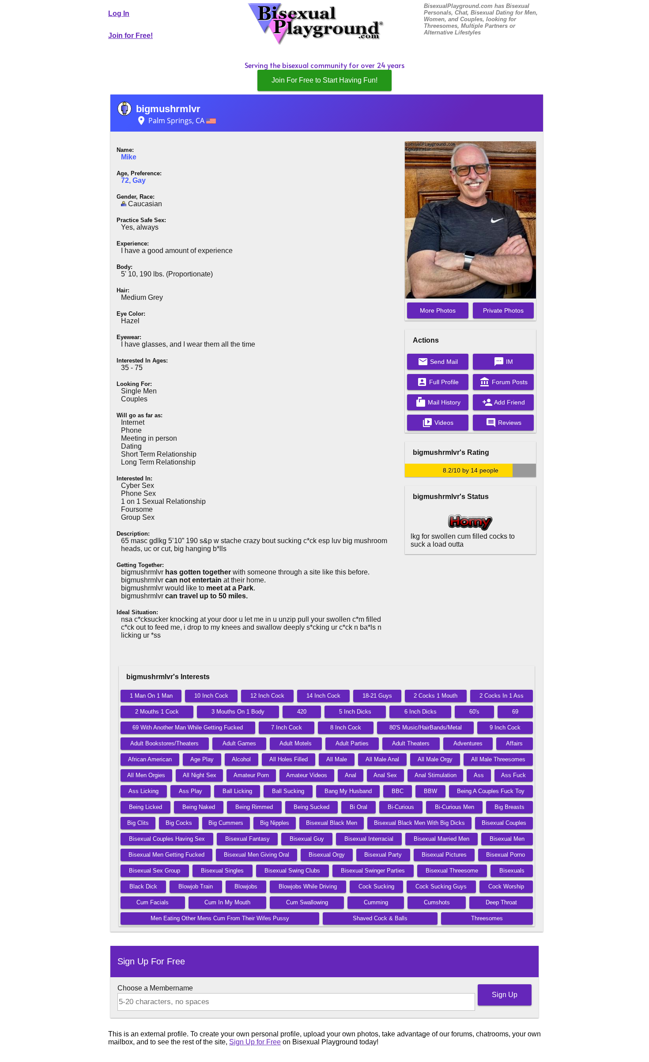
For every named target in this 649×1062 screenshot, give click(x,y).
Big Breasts (509, 807)
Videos (437, 422)
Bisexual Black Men (331, 823)
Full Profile (438, 382)
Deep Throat (501, 902)
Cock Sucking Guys (441, 886)
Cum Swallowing (307, 902)
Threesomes (487, 918)
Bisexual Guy (307, 838)
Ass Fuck (513, 775)
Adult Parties (352, 743)
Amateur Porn (251, 775)
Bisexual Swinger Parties (373, 870)
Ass (479, 775)
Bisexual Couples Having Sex (167, 838)
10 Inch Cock (211, 695)
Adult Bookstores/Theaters (164, 743)
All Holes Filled (288, 759)
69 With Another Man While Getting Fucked (187, 727)
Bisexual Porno (505, 854)
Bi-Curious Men (454, 807)
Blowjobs (245, 886)
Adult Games (239, 743)
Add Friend (503, 402)
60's (474, 711)
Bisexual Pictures (444, 854)
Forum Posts (503, 382)
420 (301, 711)
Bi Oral (358, 807)
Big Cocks (179, 823)
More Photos (438, 310)
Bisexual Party (383, 854)
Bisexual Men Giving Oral (256, 854)
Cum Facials (152, 902)
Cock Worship (506, 886)
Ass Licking (143, 791)
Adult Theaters (411, 743)
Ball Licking (237, 791)
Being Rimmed (254, 807)
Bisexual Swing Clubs (292, 870)
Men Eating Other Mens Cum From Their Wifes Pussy (220, 918)
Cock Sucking (376, 886)
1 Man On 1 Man (151, 695)
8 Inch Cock (345, 727)
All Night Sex (199, 775)
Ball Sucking (288, 791)
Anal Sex (385, 775)
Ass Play (190, 791)
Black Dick (143, 886)
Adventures (468, 743)
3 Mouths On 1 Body (237, 711)
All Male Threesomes (498, 759)
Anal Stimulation (436, 775)
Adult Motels (295, 743)
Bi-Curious (401, 807)
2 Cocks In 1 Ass (501, 695)
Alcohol (241, 759)
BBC (398, 791)
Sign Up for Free (255, 1042)
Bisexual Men (507, 838)
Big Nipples (274, 823)
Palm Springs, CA (171, 120)
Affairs (514, 743)
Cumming (376, 902)
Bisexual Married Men (441, 838)
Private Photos (503, 310)
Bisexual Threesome (452, 870)
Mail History (437, 402)
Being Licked (145, 807)
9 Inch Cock (505, 727)
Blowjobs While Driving (308, 886)
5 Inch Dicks (355, 711)
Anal (350, 775)
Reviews (503, 422)
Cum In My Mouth (227, 902)
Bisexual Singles (222, 870)
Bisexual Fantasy (247, 838)
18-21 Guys (377, 695)
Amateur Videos (306, 775)
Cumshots (437, 902)
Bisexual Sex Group (154, 870)
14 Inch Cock (323, 695)
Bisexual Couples (504, 823)
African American (150, 759)
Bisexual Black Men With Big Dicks (419, 823)
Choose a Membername (155, 988)
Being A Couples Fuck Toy (490, 791)
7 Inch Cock (286, 727)
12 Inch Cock (267, 695)
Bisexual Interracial (368, 838)
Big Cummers (225, 823)
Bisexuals (511, 870)
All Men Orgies (146, 775)
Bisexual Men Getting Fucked (166, 854)
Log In (118, 13)
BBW (430, 791)
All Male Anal (382, 759)
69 (515, 711)
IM (503, 361)
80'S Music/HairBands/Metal (425, 727)
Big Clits (138, 823)
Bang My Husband (348, 791)
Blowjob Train (195, 886)
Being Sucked (311, 807)
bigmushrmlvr (168, 108)
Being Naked (198, 807)
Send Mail (438, 361)
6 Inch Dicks (420, 711)
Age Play (202, 759)
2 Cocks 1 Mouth (435, 695)
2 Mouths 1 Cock (157, 711)
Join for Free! (130, 35)
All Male (336, 759)
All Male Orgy (435, 759)
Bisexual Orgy (327, 854)
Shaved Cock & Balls (380, 918)
